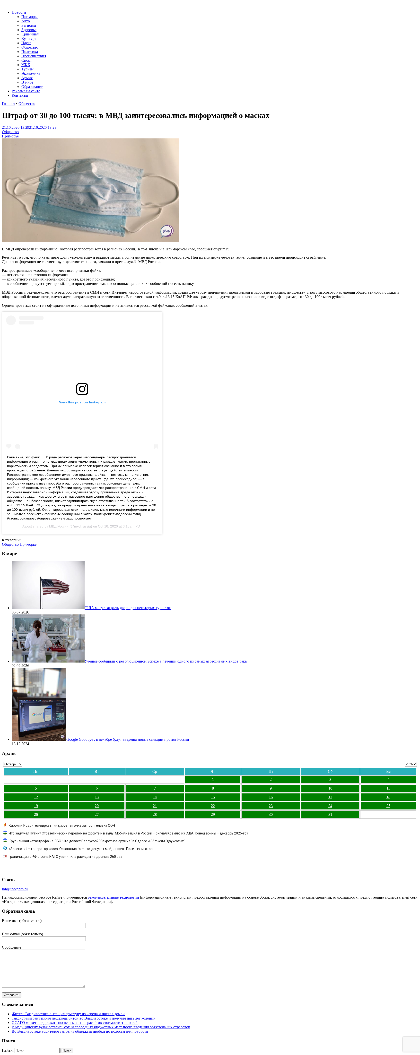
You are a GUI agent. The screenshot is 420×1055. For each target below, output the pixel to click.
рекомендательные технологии (113, 897)
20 (97, 806)
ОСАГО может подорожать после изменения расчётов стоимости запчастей (75, 1023)
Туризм (27, 69)
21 (155, 806)
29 (213, 814)
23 (271, 806)
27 (97, 814)
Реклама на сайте (26, 91)
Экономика (30, 73)
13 (97, 797)
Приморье (29, 17)
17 (330, 797)
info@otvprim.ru (15, 889)
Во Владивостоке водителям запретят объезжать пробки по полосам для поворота (80, 1031)
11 (388, 788)
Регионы (28, 25)
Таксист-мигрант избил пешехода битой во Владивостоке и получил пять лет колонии (84, 1018)
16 (271, 797)
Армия (27, 78)
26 (36, 814)
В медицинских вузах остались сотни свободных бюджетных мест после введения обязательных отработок (101, 1027)
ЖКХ (25, 65)
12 (36, 797)
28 (155, 814)
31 (330, 814)
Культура (28, 38)
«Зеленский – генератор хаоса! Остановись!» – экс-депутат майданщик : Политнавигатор (81, 849)
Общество (29, 47)
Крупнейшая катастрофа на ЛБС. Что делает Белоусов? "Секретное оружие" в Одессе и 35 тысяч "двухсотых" (97, 841)
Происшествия (33, 56)
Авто (25, 21)
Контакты (20, 95)
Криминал (30, 34)
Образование (32, 87)
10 (330, 788)
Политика (29, 52)
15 (213, 797)
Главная (8, 104)
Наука (26, 43)
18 (388, 797)
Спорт (26, 60)
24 (330, 806)
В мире (27, 82)
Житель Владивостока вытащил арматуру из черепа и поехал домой (68, 1014)
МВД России (59, 526)
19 (36, 806)
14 (155, 797)
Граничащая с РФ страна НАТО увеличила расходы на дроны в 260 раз (65, 857)
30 (271, 814)
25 (388, 806)
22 (213, 806)
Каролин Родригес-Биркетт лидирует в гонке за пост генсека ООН (62, 825)
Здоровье (28, 30)
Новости (19, 12)
